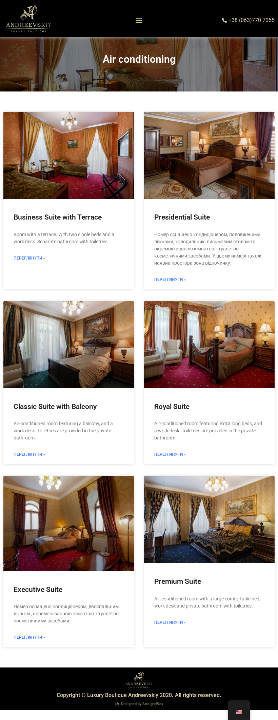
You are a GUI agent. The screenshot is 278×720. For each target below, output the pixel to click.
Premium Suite (177, 581)
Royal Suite (172, 407)
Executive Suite (38, 589)
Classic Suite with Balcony (55, 407)
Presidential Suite (182, 217)
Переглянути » (29, 258)
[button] (139, 20)
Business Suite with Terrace (58, 217)
